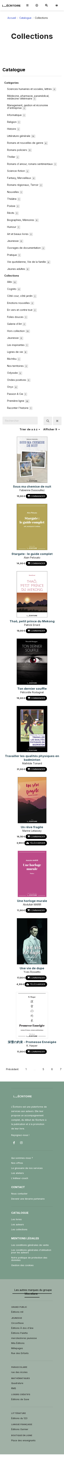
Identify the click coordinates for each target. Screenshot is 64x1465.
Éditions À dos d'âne (22, 1328)
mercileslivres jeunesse (24, 1338)
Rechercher (48, 421)
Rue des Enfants (20, 1353)
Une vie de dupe (32, 968)
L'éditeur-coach (19, 1178)
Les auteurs (17, 1224)
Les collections (19, 1229)
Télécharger (37, 843)
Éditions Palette (19, 1333)
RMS (13, 1388)
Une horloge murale (32, 901)
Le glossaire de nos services (27, 1168)
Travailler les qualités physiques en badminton (32, 757)
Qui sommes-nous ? (22, 1158)
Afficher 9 (50, 429)
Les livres (16, 1219)
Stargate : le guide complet (32, 554)
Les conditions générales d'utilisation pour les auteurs (31, 1251)
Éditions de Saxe (20, 1399)
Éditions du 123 (19, 1418)
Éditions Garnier (19, 1429)
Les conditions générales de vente (30, 1245)
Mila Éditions (18, 1343)
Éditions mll (17, 1312)
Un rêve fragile (32, 827)
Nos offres (17, 1163)
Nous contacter (19, 1193)
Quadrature (17, 1383)
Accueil (11, 17)
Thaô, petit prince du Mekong (32, 621)
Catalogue (25, 17)
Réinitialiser (57, 421)
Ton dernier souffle (32, 688)
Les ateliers (17, 1173)
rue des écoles (19, 1372)
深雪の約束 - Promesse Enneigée (32, 1042)
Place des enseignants (23, 1440)
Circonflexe (17, 1323)
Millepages (17, 1348)
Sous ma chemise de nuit (32, 486)
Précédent (12, 1069)
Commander (37, 496)
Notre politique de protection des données (29, 1258)
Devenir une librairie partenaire (28, 1198)
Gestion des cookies (22, 1265)
